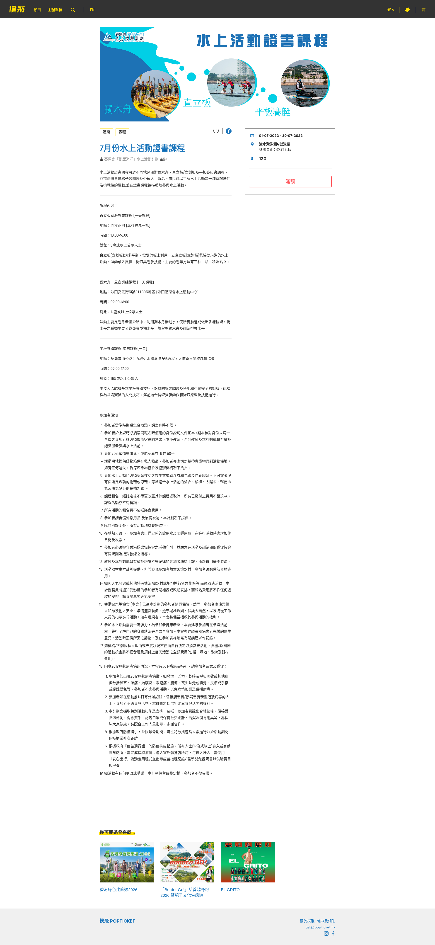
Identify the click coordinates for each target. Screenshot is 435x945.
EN (92, 9)
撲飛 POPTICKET (117, 921)
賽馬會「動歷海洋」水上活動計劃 (131, 159)
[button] (229, 131)
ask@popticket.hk (320, 927)
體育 (106, 132)
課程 (122, 132)
